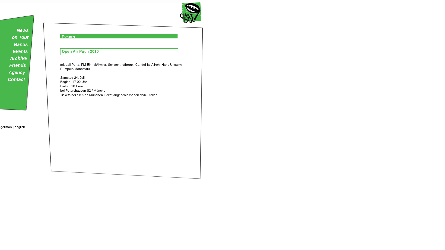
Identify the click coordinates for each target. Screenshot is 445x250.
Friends (17, 65)
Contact (16, 79)
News (23, 30)
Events (20, 51)
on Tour (20, 37)
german (6, 127)
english (20, 127)
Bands (21, 44)
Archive (18, 58)
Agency (17, 72)
